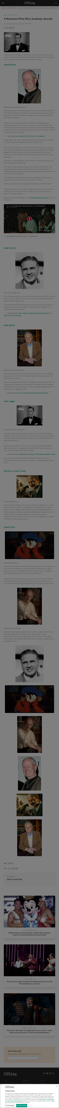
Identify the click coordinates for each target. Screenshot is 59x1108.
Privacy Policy (51, 1099)
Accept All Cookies (21, 1105)
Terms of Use (42, 1099)
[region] (29, 1096)
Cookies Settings (10, 1105)
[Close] (56, 1086)
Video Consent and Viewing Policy (15, 1101)
